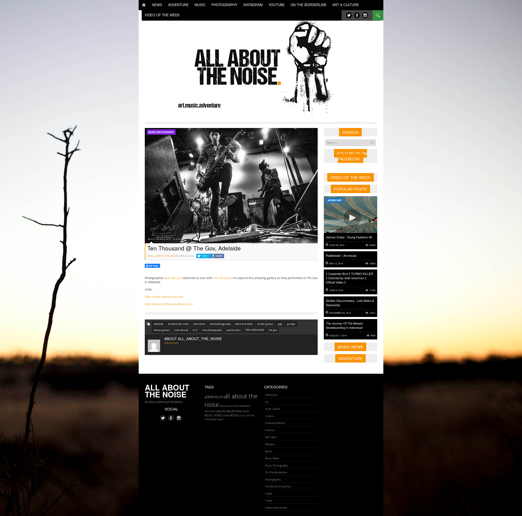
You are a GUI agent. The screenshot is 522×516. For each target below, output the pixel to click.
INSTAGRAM (253, 4)
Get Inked (270, 437)
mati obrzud (181, 330)
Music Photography (161, 132)
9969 (372, 335)
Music (268, 451)
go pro (222, 411)
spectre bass (233, 330)
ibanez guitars (162, 330)
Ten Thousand (223, 278)
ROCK (234, 415)
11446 (372, 290)
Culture (269, 416)
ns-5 (194, 330)
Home (144, 5)
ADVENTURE (178, 4)
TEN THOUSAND (254, 330)
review (226, 415)
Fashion (270, 430)
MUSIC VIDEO (213, 415)
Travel (268, 493)
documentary (242, 406)
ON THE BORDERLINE (308, 4)
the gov (273, 330)
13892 (372, 263)
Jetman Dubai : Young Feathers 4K (349, 237)
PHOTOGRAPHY (224, 4)
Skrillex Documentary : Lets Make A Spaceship (350, 302)
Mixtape (269, 444)
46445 (372, 245)
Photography (273, 479)
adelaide (159, 324)
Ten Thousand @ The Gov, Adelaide (194, 248)
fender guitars (265, 324)
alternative (199, 324)
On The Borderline (276, 472)
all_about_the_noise (164, 255)
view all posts (171, 342)
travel (220, 419)
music (245, 411)
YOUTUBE (277, 4)
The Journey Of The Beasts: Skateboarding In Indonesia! (345, 325)
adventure (214, 396)
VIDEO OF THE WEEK (162, 14)
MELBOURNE (234, 411)
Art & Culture (272, 409)
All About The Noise (167, 391)
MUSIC (200, 4)
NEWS (157, 4)
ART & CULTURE (345, 4)
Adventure (334, 200)
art (232, 405)
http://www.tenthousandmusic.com (169, 304)
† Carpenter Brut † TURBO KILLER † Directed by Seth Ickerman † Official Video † (349, 277)
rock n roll (244, 415)
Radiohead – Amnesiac (341, 255)
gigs (280, 324)
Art (267, 402)
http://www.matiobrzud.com (164, 297)
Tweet (205, 256)
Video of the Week (276, 507)
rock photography (212, 330)
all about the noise (178, 324)
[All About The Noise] (261, 66)
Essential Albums (275, 423)
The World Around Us (278, 486)
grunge (291, 324)
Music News (272, 458)
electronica (211, 411)
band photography (220, 324)
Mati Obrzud (173, 278)
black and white (244, 324)
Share (218, 256)
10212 (372, 312)
